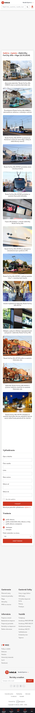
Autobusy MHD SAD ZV (26, 623)
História (3, 654)
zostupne (8, 529)
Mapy (3, 599)
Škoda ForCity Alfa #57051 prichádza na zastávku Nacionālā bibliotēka (17, 195)
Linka (4, 470)
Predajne (21, 606)
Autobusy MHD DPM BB (26, 620)
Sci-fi (2, 660)
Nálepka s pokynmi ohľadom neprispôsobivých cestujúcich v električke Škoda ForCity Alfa (17, 332)
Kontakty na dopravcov (8, 626)
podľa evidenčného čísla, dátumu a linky (18, 522)
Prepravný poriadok (7, 623)
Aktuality (4, 602)
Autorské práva (9, 694)
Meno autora (7, 477)
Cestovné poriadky (7, 596)
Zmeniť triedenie (17, 541)
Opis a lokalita (7, 456)
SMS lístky (22, 596)
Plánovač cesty (6, 593)
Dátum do (6, 492)
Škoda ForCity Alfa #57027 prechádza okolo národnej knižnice (17, 168)
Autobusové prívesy (25, 626)
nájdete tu (27, 507)
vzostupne (9, 527)
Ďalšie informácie (6, 629)
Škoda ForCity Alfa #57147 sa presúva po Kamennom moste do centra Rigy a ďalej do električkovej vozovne (17, 139)
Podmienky (19, 694)
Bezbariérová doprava (8, 620)
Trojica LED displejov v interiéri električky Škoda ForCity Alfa (17, 222)
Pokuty (21, 604)
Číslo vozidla (7, 463)
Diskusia (4, 651)
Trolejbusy (22, 618)
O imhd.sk (13, 696)
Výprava (21, 637)
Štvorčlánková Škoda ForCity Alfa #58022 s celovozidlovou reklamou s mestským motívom (17, 111)
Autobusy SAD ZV (24, 629)
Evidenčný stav (23, 635)
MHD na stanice (6, 604)
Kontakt (22, 696)
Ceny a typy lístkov (24, 593)
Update (14, 53)
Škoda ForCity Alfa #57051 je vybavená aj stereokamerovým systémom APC (17, 249)
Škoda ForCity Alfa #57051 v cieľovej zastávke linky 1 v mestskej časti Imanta (17, 277)
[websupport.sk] (21, 701)
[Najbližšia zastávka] (32, 7)
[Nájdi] (27, 7)
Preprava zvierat (6, 618)
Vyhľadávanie (23, 632)
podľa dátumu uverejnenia (14, 524)
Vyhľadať (17, 503)
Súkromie (27, 694)
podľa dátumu (10, 519)
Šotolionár (4, 663)
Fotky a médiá (5, 649)
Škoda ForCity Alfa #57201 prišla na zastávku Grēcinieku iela (17, 359)
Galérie (6, 53)
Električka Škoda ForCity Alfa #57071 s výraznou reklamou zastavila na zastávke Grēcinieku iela (17, 387)
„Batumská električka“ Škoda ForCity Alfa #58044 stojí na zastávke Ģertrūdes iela (17, 84)
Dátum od (6, 484)
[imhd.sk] (5, 2)
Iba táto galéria (10, 499)
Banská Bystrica (22, 672)
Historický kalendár (7, 657)
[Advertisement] (17, 30)
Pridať (30, 680)
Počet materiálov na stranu (11, 533)
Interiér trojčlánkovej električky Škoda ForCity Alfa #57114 (17, 304)
